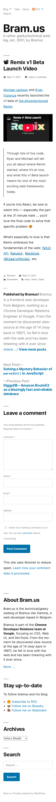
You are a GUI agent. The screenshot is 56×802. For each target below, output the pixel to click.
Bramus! (11, 275)
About (25, 9)
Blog (5, 9)
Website (7, 510)
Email (6, 493)
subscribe (27, 533)
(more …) (10, 349)
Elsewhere (12, 279)
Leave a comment (37, 77)
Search (7, 13)
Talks (17, 9)
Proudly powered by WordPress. (29, 793)
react (27, 279)
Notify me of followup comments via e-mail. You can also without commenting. (25, 533)
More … (8, 667)
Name (7, 476)
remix (34, 279)
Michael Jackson (15, 90)
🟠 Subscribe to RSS (22, 702)
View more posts (32, 349)
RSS (37, 9)
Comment (9, 437)
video (41, 279)
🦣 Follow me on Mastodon (27, 710)
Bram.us (24, 28)
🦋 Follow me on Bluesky (25, 706)
